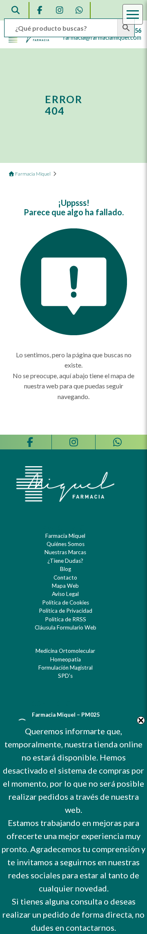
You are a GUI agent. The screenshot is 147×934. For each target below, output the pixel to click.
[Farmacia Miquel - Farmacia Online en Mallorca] (29, 40)
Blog (65, 569)
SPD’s (65, 675)
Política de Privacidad (65, 610)
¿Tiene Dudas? (65, 560)
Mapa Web (65, 585)
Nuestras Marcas (65, 552)
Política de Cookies (65, 602)
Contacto (65, 577)
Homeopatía (65, 659)
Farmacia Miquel (65, 535)
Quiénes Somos (66, 544)
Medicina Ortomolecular (65, 650)
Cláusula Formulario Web (65, 627)
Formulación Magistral (65, 667)
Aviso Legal (65, 594)
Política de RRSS (65, 619)
